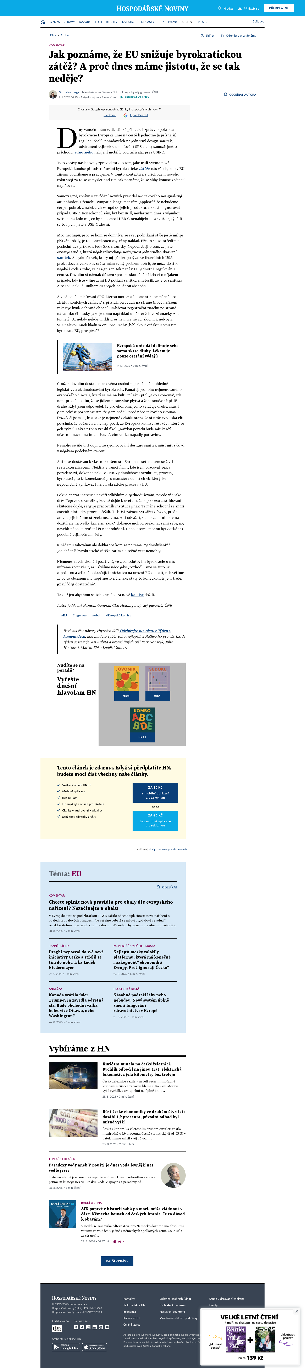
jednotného (83, 152)
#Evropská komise (118, 615)
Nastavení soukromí (172, 1311)
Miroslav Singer (70, 92)
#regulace (80, 615)
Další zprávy (117, 1261)
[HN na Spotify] (101, 1327)
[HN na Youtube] (107, 1327)
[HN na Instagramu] (88, 1327)
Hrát (127, 695)
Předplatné (279, 8)
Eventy (213, 1305)
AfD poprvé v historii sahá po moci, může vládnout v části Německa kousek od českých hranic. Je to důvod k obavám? (133, 1214)
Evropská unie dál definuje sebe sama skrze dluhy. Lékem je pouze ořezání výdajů (147, 351)
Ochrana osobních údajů (175, 1298)
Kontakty (129, 1298)
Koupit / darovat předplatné (226, 1298)
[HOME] (43, 22)
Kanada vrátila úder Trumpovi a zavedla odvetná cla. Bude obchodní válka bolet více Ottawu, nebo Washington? (76, 1005)
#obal (96, 615)
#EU (64, 615)
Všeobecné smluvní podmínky (179, 1318)
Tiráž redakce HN (134, 1305)
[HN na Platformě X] (76, 1327)
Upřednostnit (139, 115)
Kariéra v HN (131, 1318)
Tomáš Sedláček (62, 1159)
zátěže (144, 168)
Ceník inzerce (131, 1324)
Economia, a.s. (78, 1304)
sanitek (63, 257)
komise (137, 594)
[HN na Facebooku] (82, 1327)
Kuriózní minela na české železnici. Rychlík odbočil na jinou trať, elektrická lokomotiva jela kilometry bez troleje (142, 1069)
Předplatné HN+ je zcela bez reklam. (169, 849)
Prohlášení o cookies (172, 1305)
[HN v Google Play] (66, 1347)
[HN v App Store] (94, 1347)
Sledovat (110, 115)
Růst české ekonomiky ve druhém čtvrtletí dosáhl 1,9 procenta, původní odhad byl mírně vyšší (143, 1117)
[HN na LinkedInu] (95, 1327)
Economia (129, 1311)
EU (76, 874)
